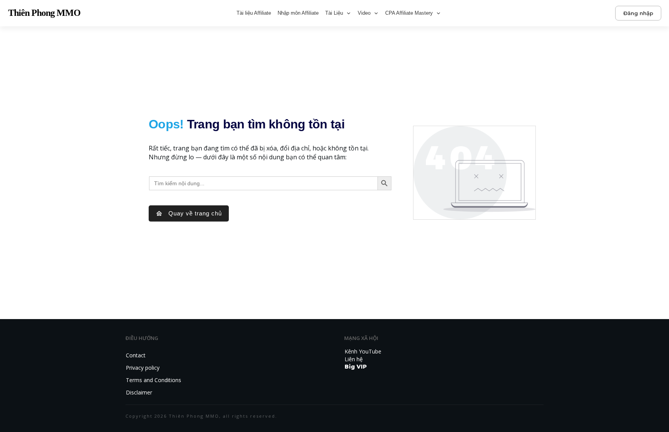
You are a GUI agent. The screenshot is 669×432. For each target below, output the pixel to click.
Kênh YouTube (363, 351)
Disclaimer (139, 392)
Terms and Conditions (153, 380)
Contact (136, 355)
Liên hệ (354, 359)
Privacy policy (143, 367)
